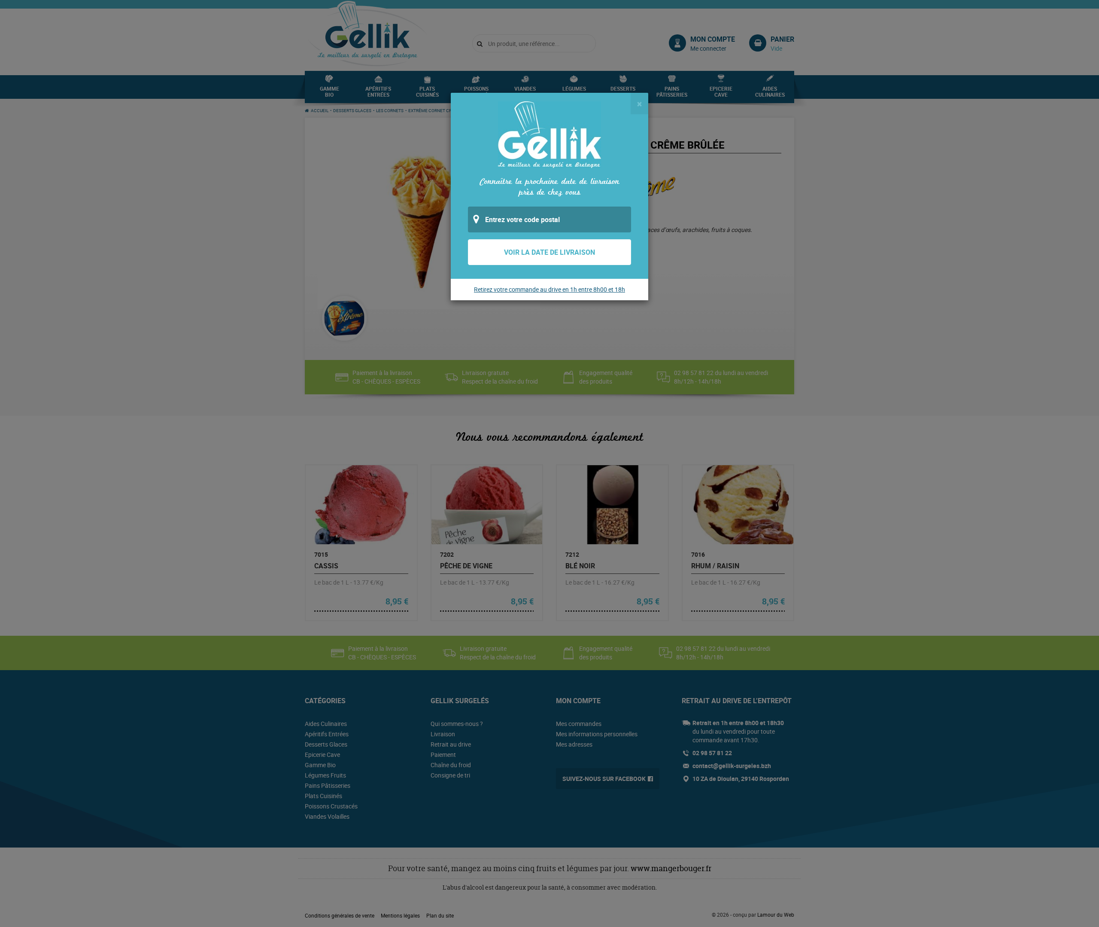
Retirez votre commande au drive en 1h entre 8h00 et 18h (549, 289)
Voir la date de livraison (549, 252)
